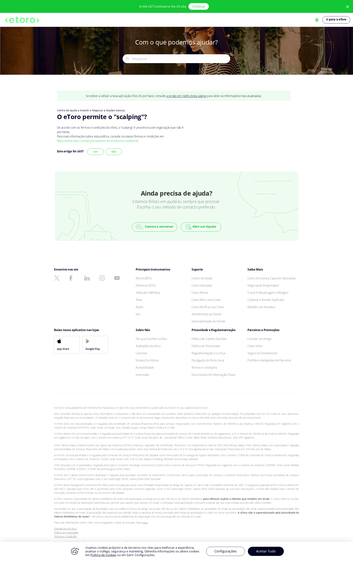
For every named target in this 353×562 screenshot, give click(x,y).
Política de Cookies (103, 555)
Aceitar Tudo (266, 551)
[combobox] (181, 58)
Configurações (225, 551)
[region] (176, 552)
